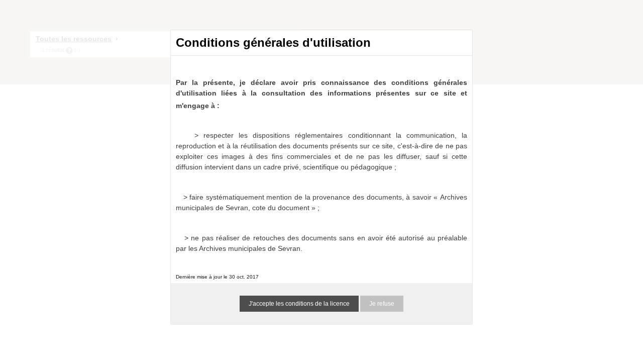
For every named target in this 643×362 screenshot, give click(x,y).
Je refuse (381, 303)
